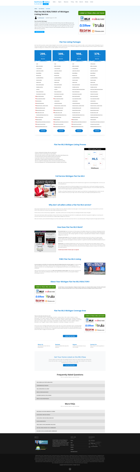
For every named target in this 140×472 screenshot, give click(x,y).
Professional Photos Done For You (41, 126)
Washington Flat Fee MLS (59, 462)
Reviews (86, 1)
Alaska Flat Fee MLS (47, 455)
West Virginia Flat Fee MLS (69, 462)
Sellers (54, 1)
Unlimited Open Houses (76, 117)
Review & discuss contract (40, 110)
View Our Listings (39, 80)
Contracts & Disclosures (40, 103)
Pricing (72, 1)
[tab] (70, 382)
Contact (91, 1)
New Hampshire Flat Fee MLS (79, 459)
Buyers (59, 1)
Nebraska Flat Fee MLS (60, 459)
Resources (66, 1)
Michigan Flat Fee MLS (85, 457)
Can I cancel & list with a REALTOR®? (45, 382)
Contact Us (93, 344)
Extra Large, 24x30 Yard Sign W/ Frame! (78, 89)
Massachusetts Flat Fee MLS (75, 457)
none (37, 63)
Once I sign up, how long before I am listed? (46, 424)
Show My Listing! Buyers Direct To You (42, 114)
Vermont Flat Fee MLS (94, 461)
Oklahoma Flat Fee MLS (78, 460)
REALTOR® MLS (38, 73)
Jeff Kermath (41, 17)
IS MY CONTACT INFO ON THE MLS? (43, 414)
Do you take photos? (41, 421)
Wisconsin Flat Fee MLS (79, 462)
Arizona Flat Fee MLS (56, 455)
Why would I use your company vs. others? (46, 411)
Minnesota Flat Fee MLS (94, 457)
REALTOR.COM (38, 75)
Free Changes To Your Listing (41, 94)
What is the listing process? (43, 398)
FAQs (77, 1)
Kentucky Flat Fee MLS (39, 457)
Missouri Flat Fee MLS (42, 459)
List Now (45, 3)
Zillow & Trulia (38, 82)
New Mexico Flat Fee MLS (99, 459)
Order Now (43, 130)
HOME (36, 8)
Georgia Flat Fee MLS (52, 456)
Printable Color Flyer (39, 87)
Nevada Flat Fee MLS (69, 459)
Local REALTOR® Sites (39, 77)
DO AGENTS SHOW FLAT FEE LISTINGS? (44, 395)
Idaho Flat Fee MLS (68, 456)
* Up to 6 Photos (39, 68)
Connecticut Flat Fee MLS (92, 455)
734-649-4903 (38, 4)
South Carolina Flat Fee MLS (48, 461)
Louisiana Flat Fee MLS (48, 457)
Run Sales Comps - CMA (40, 112)
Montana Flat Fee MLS (51, 459)
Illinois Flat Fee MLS (75, 456)
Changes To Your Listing (94, 94)
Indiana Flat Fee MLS (84, 456)
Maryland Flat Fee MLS (65, 457)
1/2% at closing (92, 63)
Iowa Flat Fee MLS (92, 456)
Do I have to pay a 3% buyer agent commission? (47, 430)
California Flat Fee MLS (74, 455)
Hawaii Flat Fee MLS (60, 456)
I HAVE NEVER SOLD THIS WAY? (42, 385)
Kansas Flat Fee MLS (99, 456)
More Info (43, 58)
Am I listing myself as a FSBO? (43, 388)
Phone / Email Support (39, 91)
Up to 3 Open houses (39, 117)
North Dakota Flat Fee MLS (60, 460)
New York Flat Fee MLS (39, 460)
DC (38, 456)
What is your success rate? (42, 392)
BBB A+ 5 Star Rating (39, 66)
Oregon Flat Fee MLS (87, 460)
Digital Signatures (39, 119)
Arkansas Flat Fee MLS (65, 455)
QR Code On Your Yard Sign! (40, 124)
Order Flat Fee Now (39, 31)
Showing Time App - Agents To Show (42, 105)
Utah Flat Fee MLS (85, 461)
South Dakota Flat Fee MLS (59, 461)
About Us (81, 1)
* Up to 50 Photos (57, 68)
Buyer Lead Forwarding (40, 84)
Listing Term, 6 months (39, 70)
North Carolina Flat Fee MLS (50, 460)
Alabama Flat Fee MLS (39, 455)
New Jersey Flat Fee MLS (89, 459)
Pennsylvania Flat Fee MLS (96, 460)
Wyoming (85, 462)
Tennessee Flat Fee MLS (69, 461)
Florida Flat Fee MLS (43, 456)
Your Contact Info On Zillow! (40, 98)
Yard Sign (37, 89)
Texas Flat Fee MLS (77, 461)
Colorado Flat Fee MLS (83, 455)
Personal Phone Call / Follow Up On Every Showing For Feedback (46, 121)
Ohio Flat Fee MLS (69, 460)
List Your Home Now (70, 365)
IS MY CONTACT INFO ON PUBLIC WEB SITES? (45, 417)
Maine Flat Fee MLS (56, 457)
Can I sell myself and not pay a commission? (46, 427)
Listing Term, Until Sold (58, 70)
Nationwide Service (74, 451)
